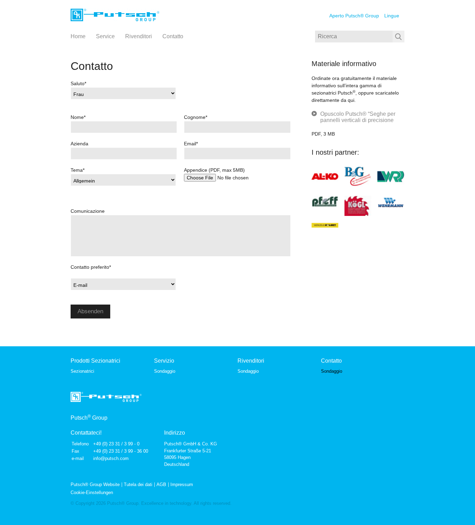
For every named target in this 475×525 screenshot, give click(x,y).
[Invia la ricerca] (398, 36)
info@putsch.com (111, 458)
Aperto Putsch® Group (354, 15)
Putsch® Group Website (95, 484)
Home (78, 36)
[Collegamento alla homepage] (115, 15)
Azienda (79, 143)
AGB (161, 484)
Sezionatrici (82, 371)
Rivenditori (138, 36)
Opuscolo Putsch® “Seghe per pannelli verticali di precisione (357, 117)
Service (105, 36)
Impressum (181, 484)
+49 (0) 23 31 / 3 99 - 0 (116, 443)
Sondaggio (164, 371)
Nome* (78, 117)
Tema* (77, 170)
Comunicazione (88, 211)
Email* (191, 143)
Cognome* (195, 117)
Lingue (391, 15)
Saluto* (78, 83)
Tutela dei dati (138, 484)
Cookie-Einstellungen (92, 492)
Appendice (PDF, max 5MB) (214, 170)
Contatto (172, 36)
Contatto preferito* (91, 267)
